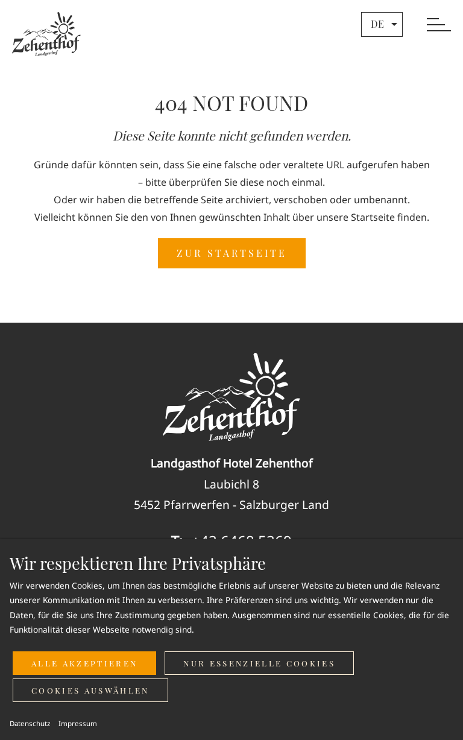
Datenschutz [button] (30, 723)
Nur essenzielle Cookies (259, 663)
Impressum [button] (77, 723)
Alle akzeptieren (84, 663)
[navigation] (439, 25)
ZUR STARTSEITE (232, 253)
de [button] (377, 23)
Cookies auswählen (90, 690)
